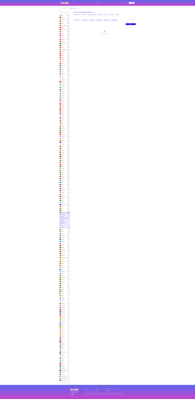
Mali (62, 265)
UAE (62, 45)
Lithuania (63, 154)
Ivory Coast (63, 83)
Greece (63, 71)
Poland (63, 61)
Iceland (63, 89)
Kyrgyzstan (63, 315)
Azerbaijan (63, 188)
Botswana (63, 241)
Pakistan (63, 174)
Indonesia (63, 59)
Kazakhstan (63, 235)
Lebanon (63, 37)
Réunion (63, 289)
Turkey (63, 27)
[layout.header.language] (127, 3)
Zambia (63, 247)
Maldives (63, 166)
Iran (62, 319)
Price (86, 388)
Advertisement (108, 388)
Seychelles (63, 307)
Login (131, 2)
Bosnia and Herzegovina (63, 170)
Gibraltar (63, 297)
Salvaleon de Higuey (73, 8)
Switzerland (63, 29)
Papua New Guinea (64, 370)
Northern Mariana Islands (64, 378)
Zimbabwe (63, 255)
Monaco (63, 192)
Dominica (63, 279)
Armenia (63, 152)
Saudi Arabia (63, 43)
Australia (63, 142)
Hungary (63, 150)
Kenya (62, 156)
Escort (97, 2)
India (62, 15)
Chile (62, 243)
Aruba (62, 231)
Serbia (63, 87)
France (63, 23)
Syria (62, 285)
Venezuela (63, 251)
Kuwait (63, 162)
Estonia (63, 180)
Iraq (62, 148)
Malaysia (63, 35)
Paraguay (63, 305)
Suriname (63, 374)
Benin (62, 229)
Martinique (63, 366)
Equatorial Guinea (64, 376)
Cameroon (63, 261)
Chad (62, 283)
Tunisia (63, 245)
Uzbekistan (63, 267)
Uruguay (63, 202)
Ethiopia (63, 263)
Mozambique (64, 303)
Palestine (63, 281)
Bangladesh (63, 196)
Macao (63, 182)
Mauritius (63, 176)
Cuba (62, 269)
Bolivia (63, 275)
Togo (62, 208)
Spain (62, 47)
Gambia (63, 291)
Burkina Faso (63, 277)
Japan (63, 77)
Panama (63, 233)
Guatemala (63, 271)
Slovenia (63, 184)
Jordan (63, 172)
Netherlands (63, 19)
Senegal (63, 140)
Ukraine (63, 93)
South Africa (63, 65)
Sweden (63, 69)
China (62, 53)
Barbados (63, 190)
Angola (63, 311)
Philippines (63, 73)
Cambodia (63, 253)
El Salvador (63, 372)
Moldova (63, 146)
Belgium (63, 55)
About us (117, 388)
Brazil (62, 21)
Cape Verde (63, 313)
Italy (62, 31)
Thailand (63, 51)
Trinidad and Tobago (63, 249)
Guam (62, 323)
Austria (63, 33)
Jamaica (63, 200)
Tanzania (63, 239)
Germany (63, 17)
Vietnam (63, 57)
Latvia (62, 186)
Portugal (63, 81)
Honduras (63, 299)
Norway (63, 158)
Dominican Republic (65, 8)
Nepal (62, 75)
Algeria (63, 293)
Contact (97, 388)
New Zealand (64, 204)
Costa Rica (63, 237)
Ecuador (63, 198)
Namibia (63, 178)
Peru (62, 206)
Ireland (63, 168)
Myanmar (63, 317)
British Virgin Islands (63, 309)
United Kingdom (64, 25)
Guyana (63, 295)
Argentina (63, 85)
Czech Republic (64, 49)
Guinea (63, 287)
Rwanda (63, 273)
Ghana (63, 63)
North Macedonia (64, 257)
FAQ (86, 390)
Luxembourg (63, 136)
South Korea (63, 79)
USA (62, 67)
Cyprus (63, 144)
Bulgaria (63, 160)
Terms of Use (108, 390)
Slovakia (63, 194)
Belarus (63, 210)
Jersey (63, 301)
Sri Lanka (63, 41)
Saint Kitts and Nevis (63, 380)
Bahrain (63, 164)
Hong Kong (63, 39)
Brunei (63, 259)
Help (96, 390)
